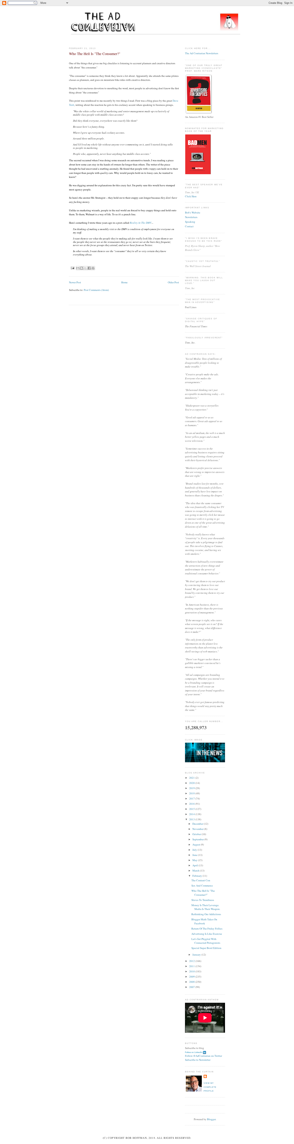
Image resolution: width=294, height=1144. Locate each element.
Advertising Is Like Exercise (206, 934)
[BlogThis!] (82, 268)
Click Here (191, 196)
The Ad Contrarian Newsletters (201, 53)
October (197, 834)
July (195, 849)
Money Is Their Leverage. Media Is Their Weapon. (205, 907)
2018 (192, 793)
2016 (192, 803)
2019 (192, 788)
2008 (192, 982)
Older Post (173, 282)
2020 (192, 783)
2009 (192, 976)
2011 (192, 966)
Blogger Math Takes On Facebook (204, 921)
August (196, 844)
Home (124, 282)
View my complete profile (210, 1087)
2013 (192, 819)
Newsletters (191, 217)
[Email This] (78, 268)
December (198, 823)
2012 (192, 961)
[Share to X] (85, 268)
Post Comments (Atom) (96, 290)
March (196, 870)
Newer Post (75, 282)
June (195, 855)
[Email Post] (72, 268)
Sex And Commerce (202, 885)
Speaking (190, 221)
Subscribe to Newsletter (197, 1060)
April (195, 865)
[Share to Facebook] (89, 268)
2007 (192, 987)
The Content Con (200, 880)
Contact (189, 226)
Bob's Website (192, 212)
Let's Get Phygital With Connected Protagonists (205, 941)
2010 (192, 971)
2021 (192, 777)
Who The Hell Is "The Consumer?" (203, 893)
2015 (192, 809)
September (198, 839)
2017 (192, 798)
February (197, 876)
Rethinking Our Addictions (206, 914)
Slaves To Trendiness (202, 900)
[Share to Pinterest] (93, 268)
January (196, 954)
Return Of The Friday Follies (206, 928)
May (195, 860)
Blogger (211, 1119)
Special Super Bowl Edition (206, 948)
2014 (192, 814)
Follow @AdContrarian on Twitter (203, 1056)
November (198, 829)
